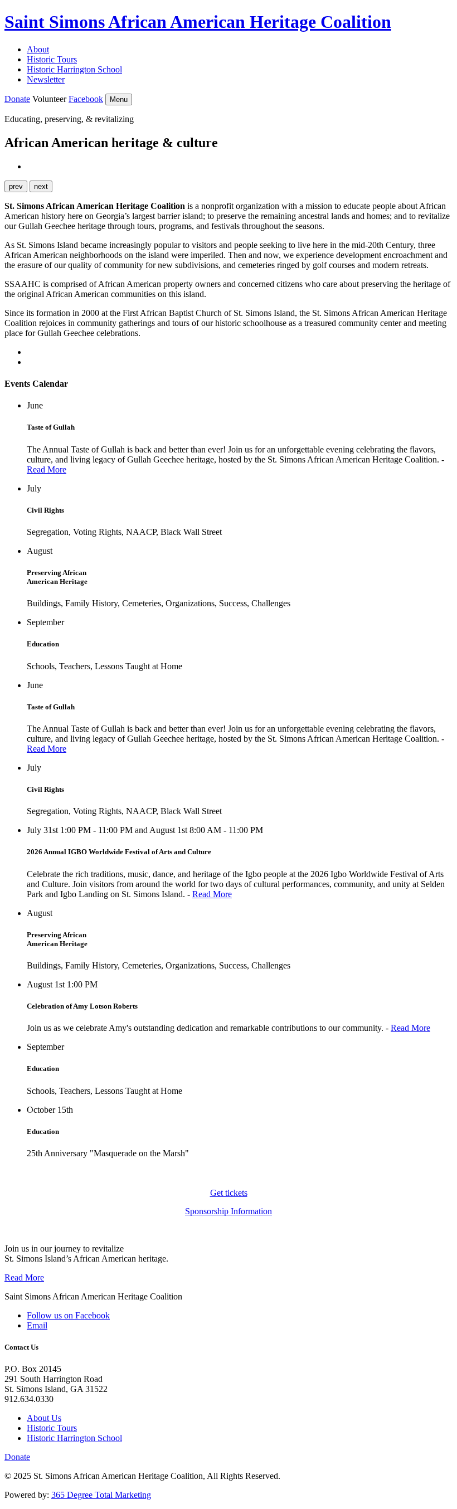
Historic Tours (52, 59)
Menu (119, 99)
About (38, 49)
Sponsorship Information (228, 1211)
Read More (46, 469)
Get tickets (228, 1193)
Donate (17, 99)
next (41, 186)
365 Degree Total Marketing (101, 1495)
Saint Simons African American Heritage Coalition (197, 22)
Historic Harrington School (74, 69)
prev (16, 186)
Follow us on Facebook (68, 1315)
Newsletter (46, 79)
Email (37, 1325)
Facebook (86, 99)
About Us (44, 1418)
